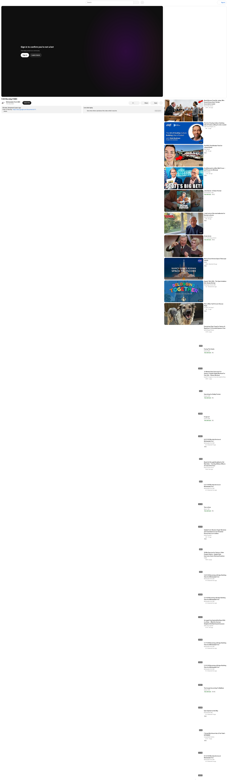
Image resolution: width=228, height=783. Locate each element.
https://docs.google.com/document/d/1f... (25, 109)
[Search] (136, 2)
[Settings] (214, 2)
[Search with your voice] (142, 2)
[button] (123, 109)
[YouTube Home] (10, 2)
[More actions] (161, 103)
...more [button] (5, 111)
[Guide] (3, 2)
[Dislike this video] (137, 103)
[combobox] (110, 2)
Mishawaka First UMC (13, 102)
